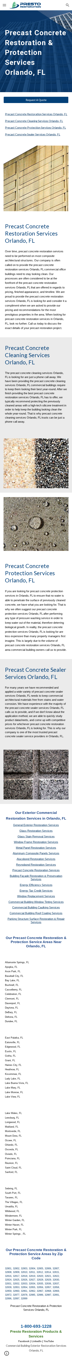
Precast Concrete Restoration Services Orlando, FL (36, 114)
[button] (4, 5)
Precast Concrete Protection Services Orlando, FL (35, 127)
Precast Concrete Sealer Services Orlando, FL (32, 134)
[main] (36, 51)
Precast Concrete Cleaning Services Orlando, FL (34, 121)
